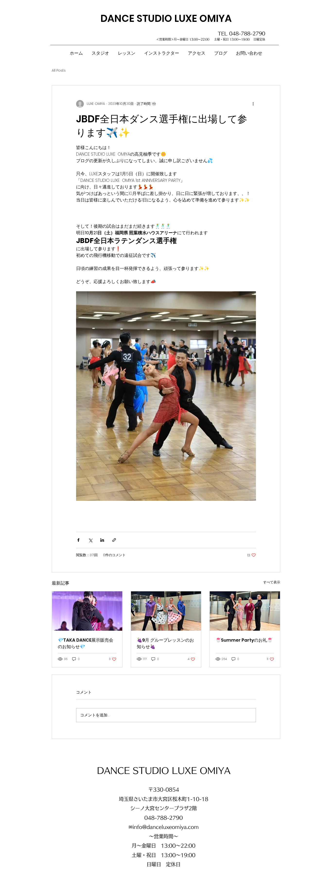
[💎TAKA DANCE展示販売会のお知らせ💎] (87, 611)
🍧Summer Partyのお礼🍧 (244, 640)
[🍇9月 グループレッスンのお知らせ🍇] (166, 611)
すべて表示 (271, 582)
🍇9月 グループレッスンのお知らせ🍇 (165, 643)
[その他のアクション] (253, 104)
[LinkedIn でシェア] (102, 540)
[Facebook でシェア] (78, 540)
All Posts (59, 70)
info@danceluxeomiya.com (166, 826)
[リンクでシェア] (114, 540)
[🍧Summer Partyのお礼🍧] (245, 611)
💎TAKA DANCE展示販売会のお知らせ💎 (85, 643)
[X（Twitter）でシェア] (90, 540)
